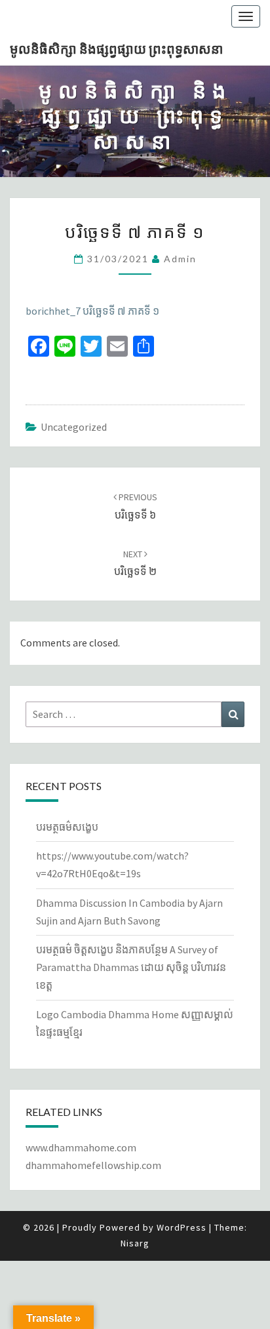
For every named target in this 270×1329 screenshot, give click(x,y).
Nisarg (135, 1243)
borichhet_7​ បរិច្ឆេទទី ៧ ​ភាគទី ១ (92, 310)
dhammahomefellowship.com (93, 1165)
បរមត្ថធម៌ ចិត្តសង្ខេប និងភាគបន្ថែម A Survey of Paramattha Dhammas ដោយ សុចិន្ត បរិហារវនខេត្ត (131, 967)
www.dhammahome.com (81, 1147)
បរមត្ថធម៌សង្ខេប (67, 826)
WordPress (181, 1227)
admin (180, 258)
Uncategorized (74, 426)
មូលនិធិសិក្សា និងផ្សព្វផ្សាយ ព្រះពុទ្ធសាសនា (116, 49)
